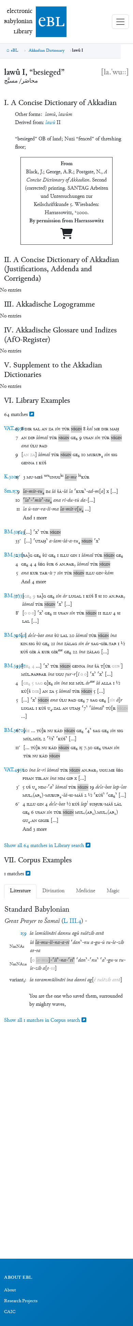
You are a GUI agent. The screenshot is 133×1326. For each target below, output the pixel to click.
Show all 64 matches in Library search (45, 845)
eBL (14, 50)
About (10, 1290)
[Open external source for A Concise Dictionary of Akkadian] (66, 236)
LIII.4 (72, 921)
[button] (28, 429)
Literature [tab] (20, 891)
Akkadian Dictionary (46, 50)
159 (23, 933)
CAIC (9, 1312)
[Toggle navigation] (120, 21)
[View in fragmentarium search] (31, 414)
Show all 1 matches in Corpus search (43, 1020)
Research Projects (21, 1301)
